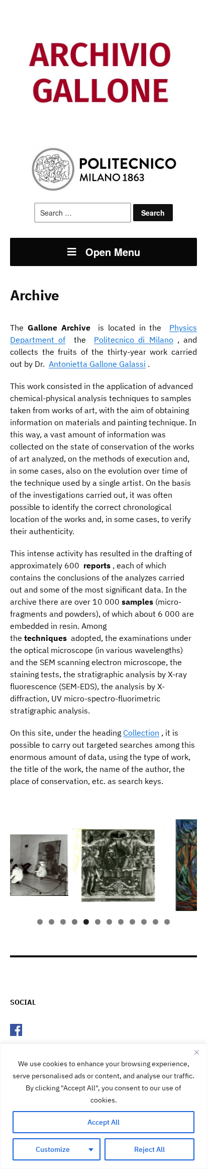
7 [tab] (109, 922)
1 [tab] (40, 922)
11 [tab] (155, 922)
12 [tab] (167, 922)
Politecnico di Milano (133, 340)
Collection (141, 733)
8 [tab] (121, 922)
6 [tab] (97, 922)
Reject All (149, 1149)
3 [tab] (63, 922)
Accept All (103, 1122)
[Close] (196, 1052)
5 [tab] (86, 922)
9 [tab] (132, 922)
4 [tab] (74, 922)
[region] (103, 1106)
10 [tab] (144, 922)
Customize (53, 1149)
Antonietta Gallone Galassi (97, 364)
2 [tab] (51, 922)
